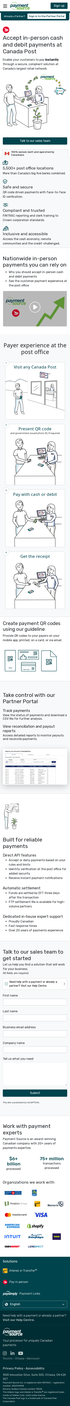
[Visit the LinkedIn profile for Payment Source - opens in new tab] (14, 1353)
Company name (14, 1043)
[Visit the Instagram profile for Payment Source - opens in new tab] (6, 1353)
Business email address (19, 1027)
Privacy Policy (13, 1368)
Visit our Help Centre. (19, 1320)
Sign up (59, 5)
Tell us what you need (18, 1059)
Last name (10, 1011)
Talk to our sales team (35, 141)
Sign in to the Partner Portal (46, 16)
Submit (35, 1093)
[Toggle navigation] (5, 6)
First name (10, 995)
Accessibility (35, 1368)
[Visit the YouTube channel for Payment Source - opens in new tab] (22, 1353)
